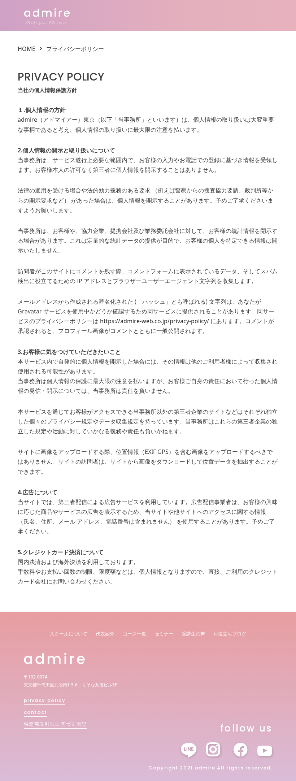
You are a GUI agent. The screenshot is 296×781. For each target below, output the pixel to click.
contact (35, 712)
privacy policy (45, 700)
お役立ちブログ (229, 633)
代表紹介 (105, 633)
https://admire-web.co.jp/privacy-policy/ (154, 321)
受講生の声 (193, 633)
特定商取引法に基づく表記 (55, 724)
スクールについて (68, 633)
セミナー (163, 633)
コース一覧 (134, 633)
